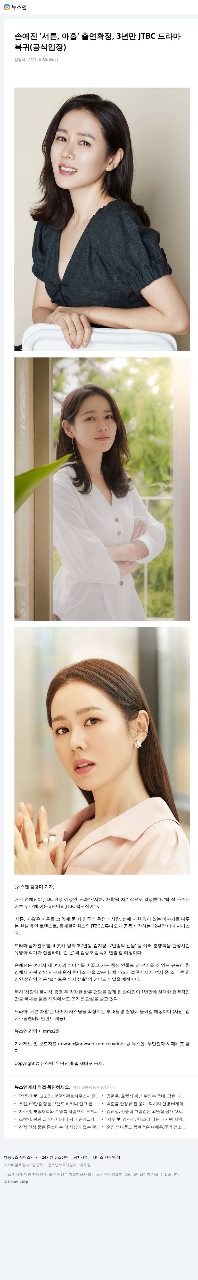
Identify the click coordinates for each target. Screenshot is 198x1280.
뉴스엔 (19, 7)
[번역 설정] (164, 74)
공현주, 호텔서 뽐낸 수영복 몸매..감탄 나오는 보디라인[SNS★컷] (146, 1096)
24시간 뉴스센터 (55, 1157)
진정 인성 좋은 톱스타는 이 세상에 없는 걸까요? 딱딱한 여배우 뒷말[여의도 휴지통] (59, 1127)
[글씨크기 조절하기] (174, 74)
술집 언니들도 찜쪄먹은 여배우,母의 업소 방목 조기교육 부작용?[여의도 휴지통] (146, 1127)
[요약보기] (143, 74)
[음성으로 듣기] (153, 74)
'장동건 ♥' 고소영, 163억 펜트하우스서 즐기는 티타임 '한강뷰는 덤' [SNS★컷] (59, 1096)
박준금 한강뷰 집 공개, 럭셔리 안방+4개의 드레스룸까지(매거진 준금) (146, 1103)
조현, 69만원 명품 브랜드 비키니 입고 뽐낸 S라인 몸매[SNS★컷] (59, 1103)
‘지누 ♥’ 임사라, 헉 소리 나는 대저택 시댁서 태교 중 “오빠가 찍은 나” (146, 1119)
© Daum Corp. (16, 1182)
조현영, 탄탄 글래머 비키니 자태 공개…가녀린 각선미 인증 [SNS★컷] (59, 1119)
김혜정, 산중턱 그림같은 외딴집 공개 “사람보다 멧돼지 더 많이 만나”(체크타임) (146, 1111)
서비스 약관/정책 (106, 1157)
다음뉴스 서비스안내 (20, 1157)
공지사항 (80, 1157)
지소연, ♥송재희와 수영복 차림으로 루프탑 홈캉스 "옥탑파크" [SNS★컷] (59, 1111)
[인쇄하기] (184, 74)
